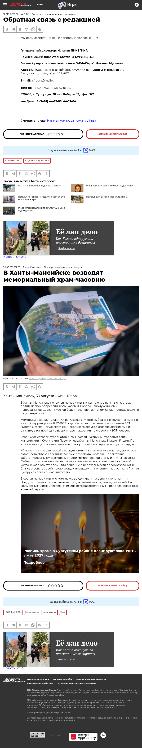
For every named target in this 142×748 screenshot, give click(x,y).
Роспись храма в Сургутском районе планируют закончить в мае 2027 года (79, 553)
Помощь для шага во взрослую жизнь (106, 196)
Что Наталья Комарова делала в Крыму (39, 185)
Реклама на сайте (62, 679)
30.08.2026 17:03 (11, 267)
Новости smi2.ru (14, 256)
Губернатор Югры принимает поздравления (110, 185)
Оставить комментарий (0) (112, 134)
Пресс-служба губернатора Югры (47, 378)
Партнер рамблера (57, 735)
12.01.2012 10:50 (11, 14)
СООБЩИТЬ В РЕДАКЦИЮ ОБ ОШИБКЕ (77, 683)
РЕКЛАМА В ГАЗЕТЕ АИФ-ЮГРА (91, 679)
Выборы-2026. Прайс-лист (40, 683)
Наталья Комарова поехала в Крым (72, 120)
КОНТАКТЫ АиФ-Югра (38, 679)
